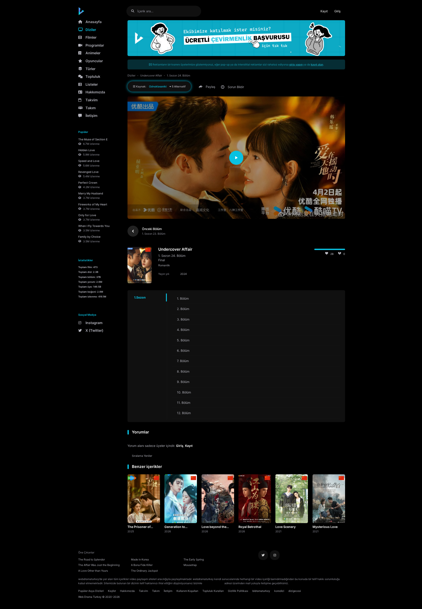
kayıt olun (317, 64)
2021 (278, 531)
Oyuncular (94, 61)
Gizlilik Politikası (238, 591)
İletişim (91, 115)
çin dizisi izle (315, 583)
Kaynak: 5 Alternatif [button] (160, 86)
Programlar (94, 45)
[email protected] (213, 583)
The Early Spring (194, 559)
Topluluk (92, 76)
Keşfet (112, 591)
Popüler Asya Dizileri (91, 591)
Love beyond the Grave (214, 527)
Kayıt (324, 11)
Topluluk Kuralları (213, 591)
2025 (130, 531)
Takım (90, 108)
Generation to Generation (174, 527)
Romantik (164, 265)
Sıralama (142, 455)
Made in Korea (140, 559)
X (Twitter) (94, 330)
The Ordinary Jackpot (144, 570)
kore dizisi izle (298, 583)
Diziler (90, 29)
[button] (207, 86)
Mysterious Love (325, 527)
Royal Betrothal (249, 527)
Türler (90, 69)
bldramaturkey (261, 591)
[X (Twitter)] (263, 555)
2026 (167, 531)
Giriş (337, 11)
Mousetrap (190, 565)
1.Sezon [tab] (140, 297)
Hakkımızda (95, 92)
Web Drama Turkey (90, 596)
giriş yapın (296, 64)
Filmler (90, 37)
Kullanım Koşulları (187, 591)
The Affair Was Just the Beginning (99, 565)
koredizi (279, 591)
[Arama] (134, 11)
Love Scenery (285, 527)
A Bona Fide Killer (142, 565)
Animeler (92, 53)
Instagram (93, 323)
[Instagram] (275, 555)
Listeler (91, 84)
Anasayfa (93, 22)
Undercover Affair (151, 75)
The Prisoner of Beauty (139, 527)
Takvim (91, 100)
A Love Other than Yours (93, 570)
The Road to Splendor (91, 559)
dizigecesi (294, 591)
